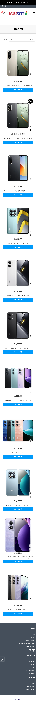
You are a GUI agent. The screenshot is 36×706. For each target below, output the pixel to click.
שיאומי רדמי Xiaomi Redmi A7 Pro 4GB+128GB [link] (18, 191)
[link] (5, 6)
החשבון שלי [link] (30, 683)
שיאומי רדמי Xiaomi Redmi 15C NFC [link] (18, 453)
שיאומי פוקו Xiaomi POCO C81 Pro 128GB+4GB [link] (18, 86)
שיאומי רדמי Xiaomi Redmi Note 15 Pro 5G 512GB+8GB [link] (20, 557)
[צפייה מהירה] (30, 74)
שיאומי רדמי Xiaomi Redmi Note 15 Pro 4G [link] (18, 505)
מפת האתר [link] (30, 664)
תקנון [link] (31, 637)
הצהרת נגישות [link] (29, 640)
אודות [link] (31, 634)
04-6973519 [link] (29, 646)
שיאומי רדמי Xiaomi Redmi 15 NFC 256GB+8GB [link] (18, 610)
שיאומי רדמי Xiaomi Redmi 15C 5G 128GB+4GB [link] (18, 400)
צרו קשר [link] (31, 661)
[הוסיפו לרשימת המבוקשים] (30, 77)
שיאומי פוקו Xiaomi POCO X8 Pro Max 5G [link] (18, 348)
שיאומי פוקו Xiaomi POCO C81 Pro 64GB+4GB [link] (18, 139)
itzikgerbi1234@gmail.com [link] (25, 643)
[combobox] (22, 40)
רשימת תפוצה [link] (29, 689)
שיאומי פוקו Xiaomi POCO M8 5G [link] (18, 243)
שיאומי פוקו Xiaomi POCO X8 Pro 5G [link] (18, 296)
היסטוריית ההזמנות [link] (28, 686)
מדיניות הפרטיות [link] (29, 671)
